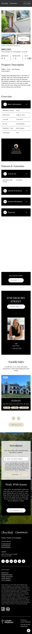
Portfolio (5, 573)
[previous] (13, 418)
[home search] (25, 3)
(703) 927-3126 (17, 151)
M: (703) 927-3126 (6, 544)
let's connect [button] (6, 580)
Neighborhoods (6, 574)
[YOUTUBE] (15, 561)
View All (23, 38)
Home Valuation (7, 576)
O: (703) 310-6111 (5, 545)
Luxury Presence (25, 622)
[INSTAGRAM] (7, 561)
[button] (16, 510)
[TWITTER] (19, 561)
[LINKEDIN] (11, 561)
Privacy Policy (22, 469)
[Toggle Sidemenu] (29, 3)
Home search (6, 578)
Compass (8, 586)
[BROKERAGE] (23, 561)
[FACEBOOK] (3, 561)
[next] (19, 418)
